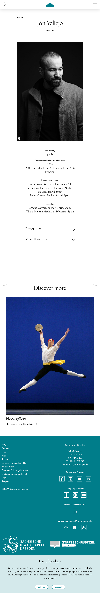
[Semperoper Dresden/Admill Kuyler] (19, 138)
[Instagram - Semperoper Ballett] (75, 495)
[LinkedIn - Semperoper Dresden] (88, 478)
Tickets (5, 459)
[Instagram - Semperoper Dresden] (70, 478)
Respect (5, 481)
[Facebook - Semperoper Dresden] (62, 478)
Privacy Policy (8, 467)
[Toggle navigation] (95, 4)
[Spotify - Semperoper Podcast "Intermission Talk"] (75, 527)
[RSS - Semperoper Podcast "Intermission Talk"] (83, 527)
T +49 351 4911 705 (75, 461)
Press (4, 452)
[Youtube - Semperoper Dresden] (79, 478)
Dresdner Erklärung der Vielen (15, 470)
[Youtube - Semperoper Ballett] (83, 495)
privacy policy (51, 578)
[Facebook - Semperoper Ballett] (66, 495)
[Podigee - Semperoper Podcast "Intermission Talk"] (66, 527)
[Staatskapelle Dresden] (24, 544)
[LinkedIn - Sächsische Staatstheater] (75, 511)
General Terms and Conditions (15, 463)
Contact (5, 448)
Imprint (5, 478)
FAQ (4, 445)
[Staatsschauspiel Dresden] (72, 544)
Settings (41, 587)
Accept (58, 587)
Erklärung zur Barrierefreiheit (14, 474)
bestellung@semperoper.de (75, 464)
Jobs (4, 456)
